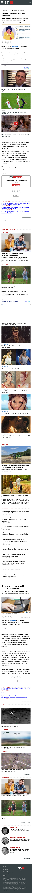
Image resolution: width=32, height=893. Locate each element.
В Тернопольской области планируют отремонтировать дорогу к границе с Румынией (15, 208)
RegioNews (15, 46)
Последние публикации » (8, 229)
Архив (4, 875)
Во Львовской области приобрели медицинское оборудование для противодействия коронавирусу (14, 696)
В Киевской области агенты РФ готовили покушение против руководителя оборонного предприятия (14, 541)
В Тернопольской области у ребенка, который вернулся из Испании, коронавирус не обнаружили (15, 204)
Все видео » (27, 774)
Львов (15, 681)
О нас (4, 866)
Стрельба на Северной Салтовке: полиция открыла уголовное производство (15, 575)
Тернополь (15, 195)
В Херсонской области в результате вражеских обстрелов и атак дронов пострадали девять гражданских (14, 519)
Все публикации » (26, 822)
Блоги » (3, 825)
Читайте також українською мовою (26, 42)
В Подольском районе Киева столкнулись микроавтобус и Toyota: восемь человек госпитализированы (13, 563)
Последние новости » (7, 508)
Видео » (3, 704)
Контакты (5, 869)
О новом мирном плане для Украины (11, 570)
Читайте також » (6, 201)
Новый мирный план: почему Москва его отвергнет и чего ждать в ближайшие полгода (19, 851)
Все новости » (26, 217)
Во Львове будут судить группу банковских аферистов (14, 692)
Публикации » (5, 777)
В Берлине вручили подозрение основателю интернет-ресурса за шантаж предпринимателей (15, 548)
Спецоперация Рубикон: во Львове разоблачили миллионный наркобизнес (15, 512)
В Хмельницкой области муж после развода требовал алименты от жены (13, 555)
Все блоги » (27, 858)
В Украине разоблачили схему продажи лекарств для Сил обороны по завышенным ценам (15, 527)
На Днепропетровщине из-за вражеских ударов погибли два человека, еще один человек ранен (14, 533)
